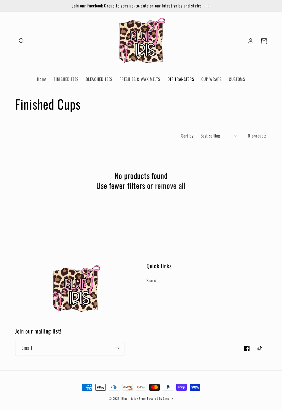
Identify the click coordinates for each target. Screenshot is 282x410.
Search (152, 280)
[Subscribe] (117, 348)
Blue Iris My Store (133, 398)
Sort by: (187, 136)
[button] (21, 41)
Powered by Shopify (160, 398)
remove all (170, 186)
